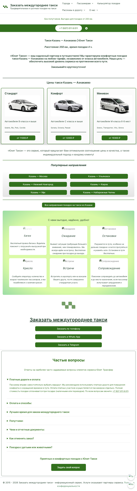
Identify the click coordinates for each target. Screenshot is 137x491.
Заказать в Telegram (68, 344)
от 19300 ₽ (114, 138)
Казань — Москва (38, 176)
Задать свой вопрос (68, 467)
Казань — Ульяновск (99, 176)
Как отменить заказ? (21, 438)
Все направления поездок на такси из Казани (68, 205)
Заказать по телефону (68, 328)
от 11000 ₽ (22, 138)
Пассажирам (84, 3)
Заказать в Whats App (68, 336)
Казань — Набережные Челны (99, 192)
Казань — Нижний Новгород (38, 184)
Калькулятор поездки (108, 3)
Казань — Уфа (38, 192)
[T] (86, 28)
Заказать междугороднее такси (34, 5)
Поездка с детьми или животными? (30, 447)
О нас (92, 10)
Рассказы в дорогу (72, 10)
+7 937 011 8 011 (120, 391)
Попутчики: (16, 420)
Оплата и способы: (20, 403)
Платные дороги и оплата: (25, 379)
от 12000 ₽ (68, 138)
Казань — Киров (99, 184)
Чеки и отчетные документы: (27, 429)
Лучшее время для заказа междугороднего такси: (39, 412)
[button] (71, 3)
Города (66, 3)
